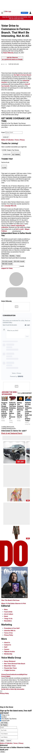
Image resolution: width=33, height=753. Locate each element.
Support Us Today (7, 268)
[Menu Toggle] (2, 13)
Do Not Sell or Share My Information (12, 689)
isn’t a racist (19, 229)
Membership (8, 654)
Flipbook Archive (9, 651)
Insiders (4, 717)
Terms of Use (8, 633)
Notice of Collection (7, 140)
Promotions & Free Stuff (12, 628)
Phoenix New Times (10, 668)
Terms (17, 140)
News (6, 609)
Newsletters (8, 621)
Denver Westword (9, 661)
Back (2, 740)
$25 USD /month (19, 261)
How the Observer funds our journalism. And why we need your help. (16, 17)
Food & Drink (8, 612)
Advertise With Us (9, 630)
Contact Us (7, 645)
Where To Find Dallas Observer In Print (13, 603)
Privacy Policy (8, 635)
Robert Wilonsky (8, 53)
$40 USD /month (7, 264)
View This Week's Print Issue (10, 600)
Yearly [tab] (18, 256)
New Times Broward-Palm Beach (14, 663)
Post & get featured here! (11, 433)
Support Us (24, 12)
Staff (5, 647)
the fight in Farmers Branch (22, 75)
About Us (7, 642)
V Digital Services (9, 670)
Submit (9, 740)
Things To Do (8, 618)
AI (23, 674)
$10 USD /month (7, 261)
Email (3, 132)
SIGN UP (6, 137)
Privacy (22, 140)
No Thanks (4, 725)
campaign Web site (10, 206)
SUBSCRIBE (7, 154)
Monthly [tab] (12, 256)
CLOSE (4, 168)
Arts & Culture (8, 614)
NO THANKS (16, 154)
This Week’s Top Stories (8, 719)
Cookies (12, 674)
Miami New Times (10, 666)
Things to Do (5, 715)
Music (6, 616)
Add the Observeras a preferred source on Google (12, 58)
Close (2, 752)
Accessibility (19, 674)
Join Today (4, 723)
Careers (6, 649)
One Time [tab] (5, 256)
